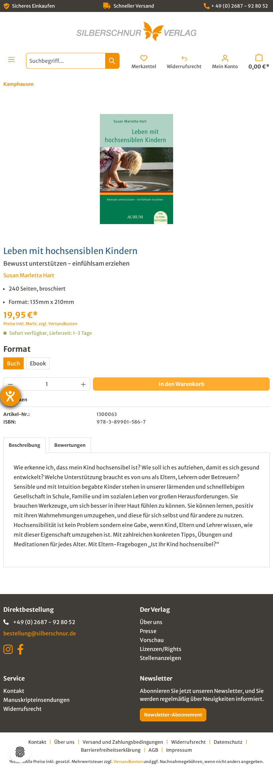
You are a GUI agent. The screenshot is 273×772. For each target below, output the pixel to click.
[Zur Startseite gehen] (136, 31)
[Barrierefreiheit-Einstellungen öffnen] (10, 396)
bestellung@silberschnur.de (39, 633)
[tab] (24, 445)
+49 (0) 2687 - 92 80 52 (44, 622)
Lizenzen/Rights (160, 649)
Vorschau (152, 640)
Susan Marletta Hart (28, 275)
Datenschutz (228, 742)
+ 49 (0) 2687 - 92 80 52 (239, 6)
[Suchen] (112, 61)
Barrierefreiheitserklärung (110, 750)
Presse (148, 631)
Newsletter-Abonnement (173, 715)
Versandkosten (128, 761)
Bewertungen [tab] (70, 445)
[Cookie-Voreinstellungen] (20, 752)
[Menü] (11, 59)
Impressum (179, 750)
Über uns (151, 622)
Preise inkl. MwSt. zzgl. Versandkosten (40, 323)
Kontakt (13, 691)
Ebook (38, 363)
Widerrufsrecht (22, 709)
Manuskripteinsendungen (36, 700)
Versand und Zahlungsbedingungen (123, 742)
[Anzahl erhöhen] (84, 384)
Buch (13, 363)
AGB (153, 750)
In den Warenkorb (181, 384)
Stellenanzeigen (160, 658)
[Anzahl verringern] (10, 384)
